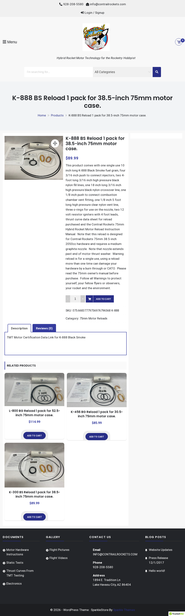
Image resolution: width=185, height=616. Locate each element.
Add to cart (103, 299)
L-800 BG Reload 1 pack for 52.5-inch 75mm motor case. (34, 413)
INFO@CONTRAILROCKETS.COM (115, 554)
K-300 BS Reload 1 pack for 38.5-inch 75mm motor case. (34, 494)
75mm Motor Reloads (93, 318)
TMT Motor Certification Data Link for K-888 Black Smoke (46, 337)
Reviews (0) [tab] (44, 328)
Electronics (14, 583)
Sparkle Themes (124, 610)
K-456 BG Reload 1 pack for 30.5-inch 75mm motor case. (97, 414)
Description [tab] (19, 328)
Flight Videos (59, 558)
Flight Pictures (59, 550)
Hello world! (157, 571)
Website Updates (160, 550)
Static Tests (14, 562)
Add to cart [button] (34, 435)
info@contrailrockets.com (108, 4)
